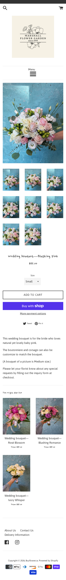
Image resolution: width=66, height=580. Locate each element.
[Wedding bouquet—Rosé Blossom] (16, 416)
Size (32, 275)
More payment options (33, 313)
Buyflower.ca (32, 560)
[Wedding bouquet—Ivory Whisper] (16, 473)
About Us (10, 530)
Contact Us (26, 530)
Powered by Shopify (48, 560)
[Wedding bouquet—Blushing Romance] (49, 416)
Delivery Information (17, 534)
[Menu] (33, 74)
